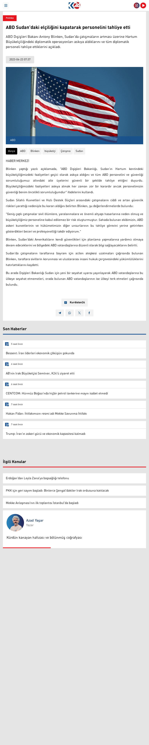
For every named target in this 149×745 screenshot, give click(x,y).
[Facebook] (89, 312)
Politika (10, 18)
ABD (22, 151)
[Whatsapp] (69, 312)
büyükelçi (50, 151)
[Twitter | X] (79, 312)
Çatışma (66, 151)
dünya (11, 151)
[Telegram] (60, 312)
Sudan (79, 151)
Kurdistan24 (77, 302)
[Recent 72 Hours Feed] (137, 5)
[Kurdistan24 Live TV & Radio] (143, 5)
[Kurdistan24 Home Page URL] (74, 5)
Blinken (35, 151)
